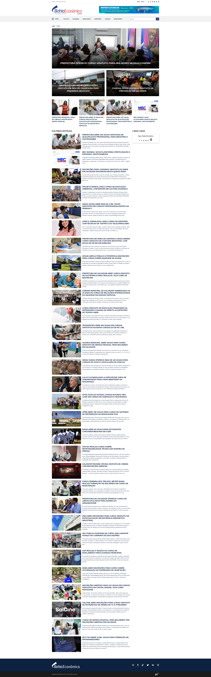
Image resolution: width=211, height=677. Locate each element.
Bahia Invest (87, 19)
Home (53, 26)
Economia (76, 19)
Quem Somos (118, 19)
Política (66, 19)
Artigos (107, 19)
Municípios (97, 19)
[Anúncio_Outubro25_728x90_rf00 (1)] (129, 9)
